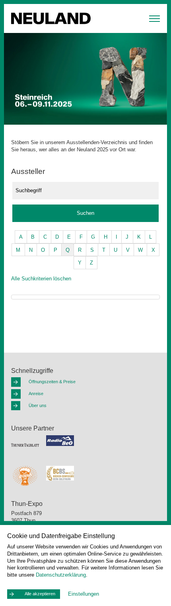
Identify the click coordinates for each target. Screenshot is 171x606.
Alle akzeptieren (40, 593)
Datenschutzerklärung (61, 575)
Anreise (36, 393)
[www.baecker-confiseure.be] (60, 473)
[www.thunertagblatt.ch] (25, 445)
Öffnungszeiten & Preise (52, 381)
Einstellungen (83, 594)
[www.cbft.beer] (25, 475)
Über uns (38, 405)
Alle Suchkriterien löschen (41, 279)
